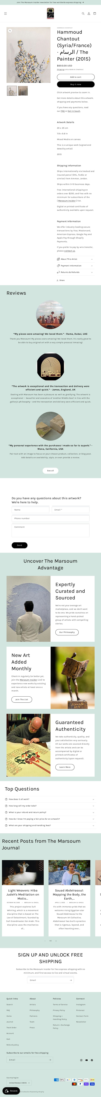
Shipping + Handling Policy (60, 1017)
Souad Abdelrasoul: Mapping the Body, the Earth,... (69, 894)
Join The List (21, 699)
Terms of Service (60, 1005)
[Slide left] (45, 941)
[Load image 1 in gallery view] (12, 91)
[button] (5, 13)
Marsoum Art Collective (21, 1092)
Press (32, 1028)
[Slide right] (56, 941)
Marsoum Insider (67, 201)
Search (10, 1005)
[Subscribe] (71, 980)
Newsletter (81, 1022)
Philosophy (35, 1010)
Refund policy (13, 1045)
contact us (69, 251)
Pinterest (80, 1010)
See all (50, 471)
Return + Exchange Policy (61, 1026)
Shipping (60, 69)
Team (32, 1022)
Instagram (81, 1005)
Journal (10, 1022)
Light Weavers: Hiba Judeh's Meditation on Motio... (23, 894)
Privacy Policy (59, 1010)
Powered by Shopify (37, 1092)
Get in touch (74, 111)
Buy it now (75, 84)
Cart (8, 1039)
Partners (33, 1016)
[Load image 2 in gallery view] (23, 91)
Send (19, 545)
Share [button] (62, 280)
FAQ (63, 111)
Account (10, 1033)
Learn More (65, 767)
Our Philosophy (67, 632)
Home (9, 1016)
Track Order (12, 1028)
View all (5, 854)
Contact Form (82, 1016)
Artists (33, 1005)
